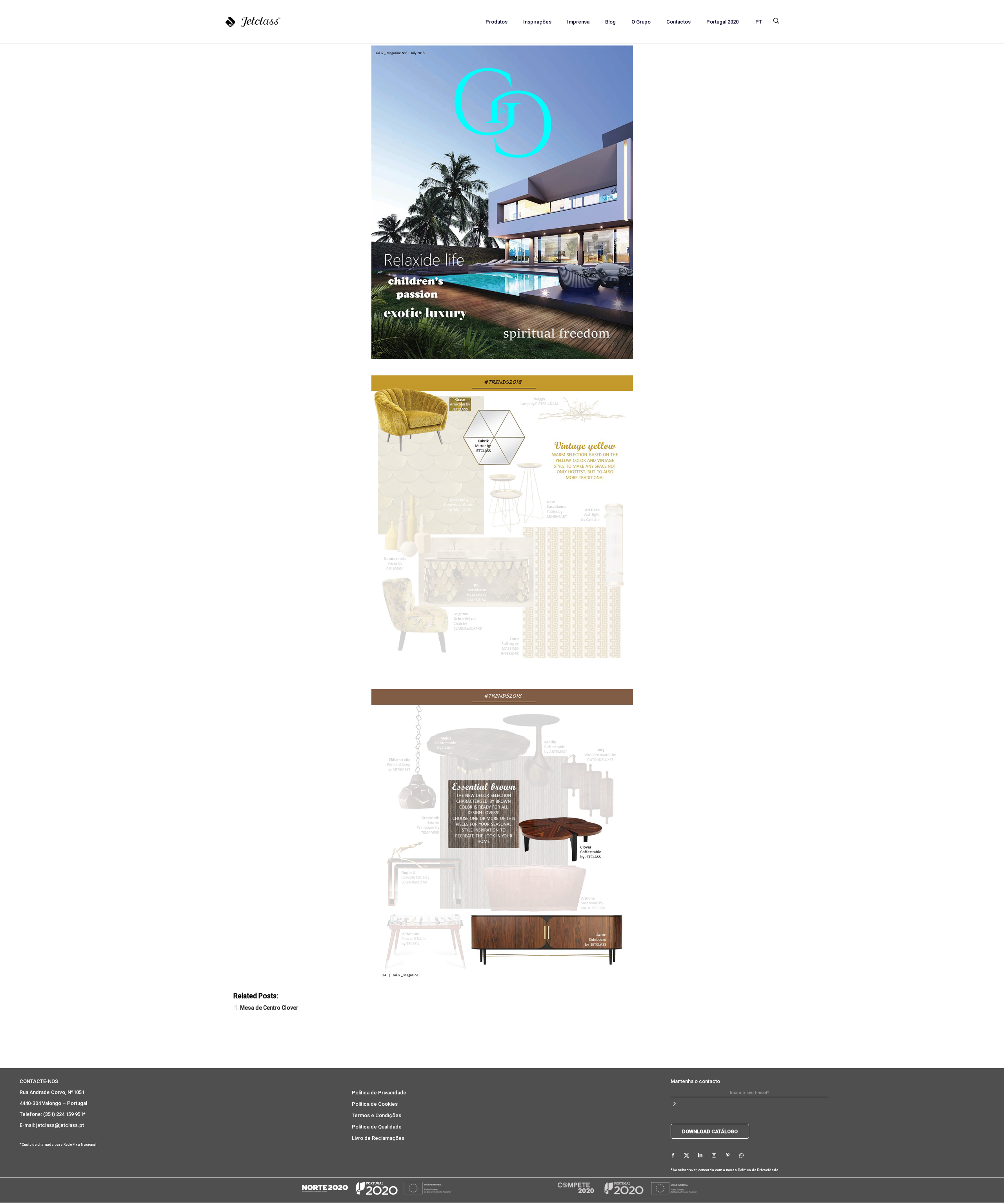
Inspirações (537, 22)
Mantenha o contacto (695, 1081)
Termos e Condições (376, 1115)
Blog (610, 22)
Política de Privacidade (379, 1093)
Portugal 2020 (722, 22)
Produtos (496, 22)
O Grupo (641, 22)
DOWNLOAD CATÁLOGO (710, 1131)
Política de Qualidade (377, 1127)
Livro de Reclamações (378, 1138)
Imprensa (578, 22)
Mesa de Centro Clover (269, 1008)
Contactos (678, 22)
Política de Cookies (375, 1104)
